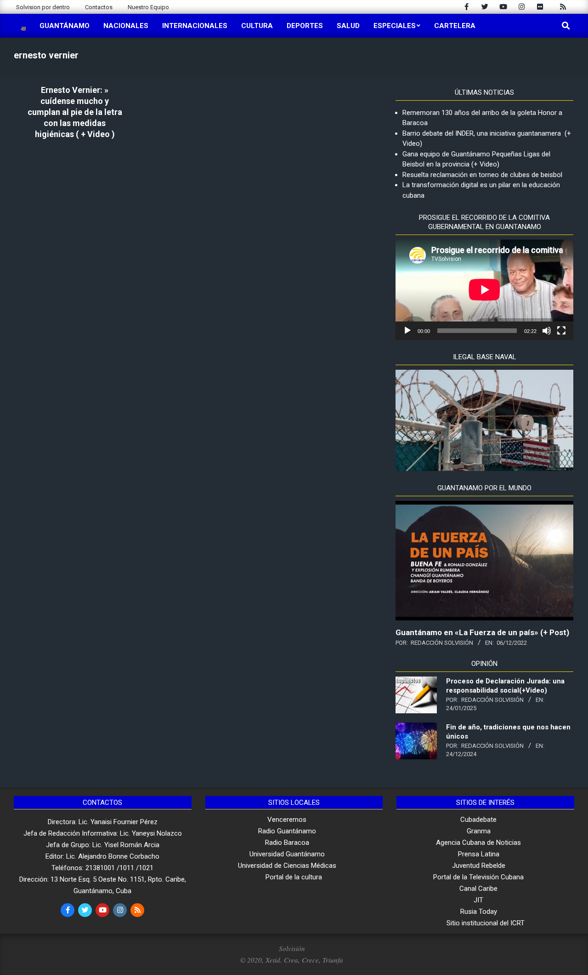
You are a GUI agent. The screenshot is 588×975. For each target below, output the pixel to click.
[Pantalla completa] (561, 330)
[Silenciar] (546, 330)
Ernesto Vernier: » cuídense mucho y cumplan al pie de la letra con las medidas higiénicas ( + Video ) (75, 112)
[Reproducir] (407, 330)
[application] (484, 289)
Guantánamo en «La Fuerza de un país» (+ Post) (482, 632)
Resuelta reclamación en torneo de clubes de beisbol (482, 175)
